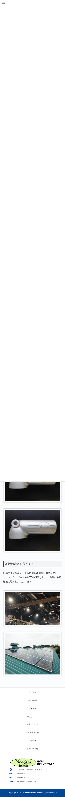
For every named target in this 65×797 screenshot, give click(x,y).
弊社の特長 (32, 700)
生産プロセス (32, 724)
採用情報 (32, 740)
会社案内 (32, 692)
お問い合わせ (32, 748)
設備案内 (32, 708)
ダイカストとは (32, 732)
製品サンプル (32, 716)
